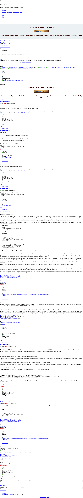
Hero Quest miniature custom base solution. (7, 317)
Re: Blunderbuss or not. (5, 47)
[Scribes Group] (18, 294)
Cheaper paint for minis (3, 318)
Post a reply (2, 42)
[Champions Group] (18, 80)
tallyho (4, 132)
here (80, 254)
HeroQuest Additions (16, 12)
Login (3, 19)
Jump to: (2, 487)
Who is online (3, 490)
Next (4, 480)
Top (1, 81)
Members (3, 18)
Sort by (19, 480)
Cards (21, 12)
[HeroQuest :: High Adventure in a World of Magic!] (3, 2)
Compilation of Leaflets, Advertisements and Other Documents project (11, 277)
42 (5, 290)
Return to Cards (2, 485)
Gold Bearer (5, 48)
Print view (3, 13)
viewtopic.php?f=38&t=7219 (26, 62)
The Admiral (5, 103)
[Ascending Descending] (28, 480)
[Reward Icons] (3, 67)
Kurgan (4, 302)
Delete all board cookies (9, 494)
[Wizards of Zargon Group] (8, 294)
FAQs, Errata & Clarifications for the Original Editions (8, 455)
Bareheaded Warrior (6, 446)
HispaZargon (2, 284)
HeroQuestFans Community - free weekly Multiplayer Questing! (10, 315)
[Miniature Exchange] (18, 280)
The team (3, 494)
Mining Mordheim (15, 448)
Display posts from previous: (9, 480)
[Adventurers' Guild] (8, 80)
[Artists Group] (37, 294)
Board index (4, 12)
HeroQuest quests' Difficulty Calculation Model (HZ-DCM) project (10, 276)
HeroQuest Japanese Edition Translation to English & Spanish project (10, 274)
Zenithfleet (5, 346)
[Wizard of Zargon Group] (5, 280)
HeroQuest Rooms (9, 12)
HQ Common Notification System (5, 456)
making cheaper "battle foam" (13, 318)
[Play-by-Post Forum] (11, 67)
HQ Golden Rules (3, 454)
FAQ (3, 16)
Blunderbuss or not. (5, 40)
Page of (5, 43)
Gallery (3, 17)
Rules (3, 15)
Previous (2, 480)
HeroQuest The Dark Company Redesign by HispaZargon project (10, 275)
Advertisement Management (44, 497)
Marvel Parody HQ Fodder (4, 319)
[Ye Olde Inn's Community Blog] (5, 463)
